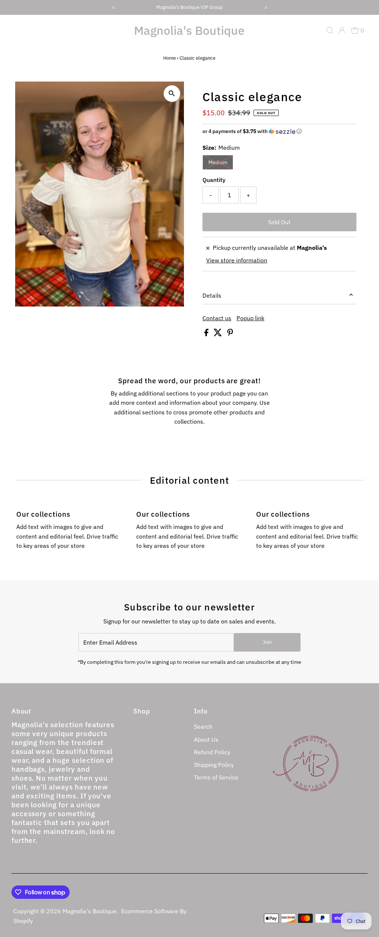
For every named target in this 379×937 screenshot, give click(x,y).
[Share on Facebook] (207, 334)
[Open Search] (329, 30)
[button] (279, 131)
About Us (206, 739)
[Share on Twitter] (219, 334)
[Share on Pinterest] (230, 334)
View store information (236, 260)
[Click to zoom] (172, 93)
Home (169, 58)
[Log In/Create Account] (342, 30)
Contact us (216, 318)
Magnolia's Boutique (189, 30)
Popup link (250, 318)
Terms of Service (216, 777)
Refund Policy (212, 752)
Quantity (213, 179)
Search (203, 726)
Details (211, 295)
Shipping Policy (214, 764)
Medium (217, 162)
